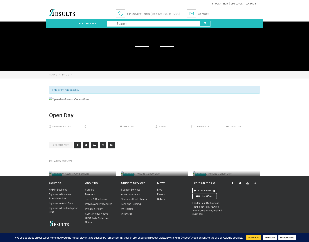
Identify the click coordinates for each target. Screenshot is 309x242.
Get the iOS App (205, 196)
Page (65, 74)
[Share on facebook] (77, 145)
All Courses (87, 23)
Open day (128, 126)
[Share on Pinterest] (111, 145)
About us (91, 183)
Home (53, 74)
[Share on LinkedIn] (94, 145)
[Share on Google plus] (103, 145)
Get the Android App (205, 190)
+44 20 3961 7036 (138, 14)
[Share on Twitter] (86, 145)
